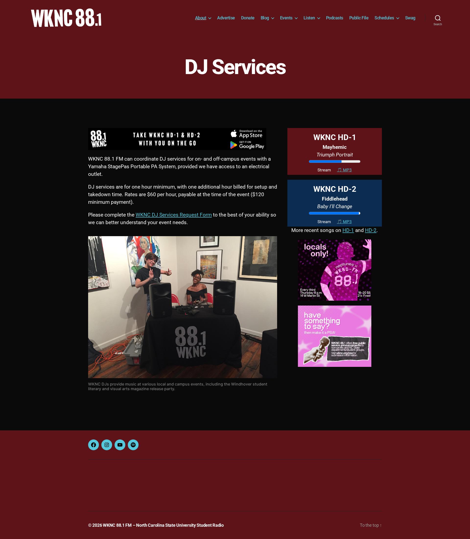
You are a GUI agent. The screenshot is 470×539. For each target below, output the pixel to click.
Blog (265, 17)
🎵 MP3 (344, 169)
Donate (248, 17)
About (200, 17)
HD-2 (370, 230)
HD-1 (348, 230)
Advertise (226, 17)
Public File (359, 17)
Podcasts (334, 17)
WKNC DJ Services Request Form (174, 215)
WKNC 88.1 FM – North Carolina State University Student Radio (163, 525)
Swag (410, 17)
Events (286, 17)
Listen (309, 17)
